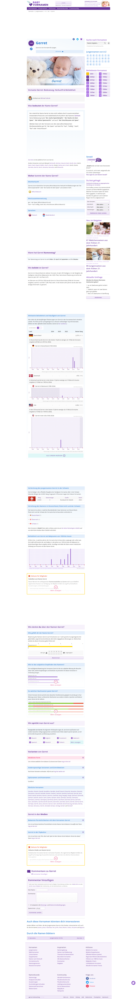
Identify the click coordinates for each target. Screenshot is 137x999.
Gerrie (67, 802)
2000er (92, 83)
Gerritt (36, 167)
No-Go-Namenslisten (63, 986)
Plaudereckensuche (63, 982)
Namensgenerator (34, 963)
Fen (54, 927)
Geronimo (56, 802)
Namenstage (33, 977)
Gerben (48, 793)
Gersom (45, 804)
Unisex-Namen (33, 954)
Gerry (40, 804)
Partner (72, 997)
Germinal (50, 800)
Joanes (40, 927)
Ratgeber (60, 963)
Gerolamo (35, 802)
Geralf (57, 791)
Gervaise (75, 804)
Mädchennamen (34, 952)
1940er (105, 77)
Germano (75, 797)
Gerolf (45, 802)
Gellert (42, 165)
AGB (83, 997)
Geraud (37, 793)
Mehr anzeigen (76, 742)
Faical (60, 927)
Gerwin (62, 806)
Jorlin (56, 927)
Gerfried (55, 795)
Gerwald (47, 806)
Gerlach (53, 797)
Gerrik (77, 802)
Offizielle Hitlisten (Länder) (94, 954)
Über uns (65, 997)
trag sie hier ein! (66, 761)
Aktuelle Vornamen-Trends (94, 965)
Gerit (67, 165)
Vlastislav (49, 927)
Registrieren (58, 5)
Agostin (82, 927)
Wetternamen (33, 988)
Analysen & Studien (35, 980)
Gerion (41, 797)
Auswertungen (33, 982)
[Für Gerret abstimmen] (62, 51)
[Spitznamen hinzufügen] (83, 778)
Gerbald (42, 793)
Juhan (44, 927)
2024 (91, 74)
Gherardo (60, 167)
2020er (92, 77)
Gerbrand (70, 793)
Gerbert (53, 793)
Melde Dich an (76, 884)
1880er (105, 95)
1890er (105, 92)
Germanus (31, 800)
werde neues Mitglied (34, 886)
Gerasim (79, 791)
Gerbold (64, 793)
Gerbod (58, 793)
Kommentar (31, 894)
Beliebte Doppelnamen (93, 952)
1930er (105, 80)
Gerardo (45, 167)
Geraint (36, 791)
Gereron (49, 795)
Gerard (63, 163)
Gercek (76, 793)
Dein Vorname (91, 201)
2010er (92, 80)
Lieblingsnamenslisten (64, 984)
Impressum (105, 997)
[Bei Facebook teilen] (73, 40)
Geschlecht (90, 204)
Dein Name (31, 890)
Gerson (50, 804)
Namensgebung (62, 950)
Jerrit (64, 165)
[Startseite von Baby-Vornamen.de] (37, 6)
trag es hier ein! (35, 838)
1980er (92, 89)
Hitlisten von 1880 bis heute (94, 959)
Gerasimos (31, 793)
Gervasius (37, 806)
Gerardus (51, 167)
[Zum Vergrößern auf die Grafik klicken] (56, 559)
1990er (92, 86)
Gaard (38, 165)
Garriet (51, 165)
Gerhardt (52, 163)
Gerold (40, 802)
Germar (37, 800)
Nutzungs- (44, 905)
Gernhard (61, 800)
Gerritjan (31, 804)
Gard (33, 165)
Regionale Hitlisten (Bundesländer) (96, 957)
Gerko (60, 165)
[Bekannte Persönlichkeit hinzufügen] (83, 820)
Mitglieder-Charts (91, 961)
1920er (105, 83)
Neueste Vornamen (35, 965)
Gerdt (71, 163)
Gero (29, 802)
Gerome (50, 802)
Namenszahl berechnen (36, 986)
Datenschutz (88, 997)
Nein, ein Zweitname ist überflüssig (98, 293)
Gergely (64, 795)
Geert (30, 165)
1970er (92, 92)
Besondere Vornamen (64, 957)
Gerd (67, 163)
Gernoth (77, 800)
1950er (105, 74)
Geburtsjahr (90, 207)
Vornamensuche (34, 961)
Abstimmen (56, 658)
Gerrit (40, 167)
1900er (105, 89)
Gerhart (58, 163)
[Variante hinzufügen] (83, 768)
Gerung (69, 804)
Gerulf (65, 804)
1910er (105, 86)
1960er (92, 95)
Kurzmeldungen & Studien (37, 984)
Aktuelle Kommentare (63, 977)
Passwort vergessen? (66, 5)
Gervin (42, 806)
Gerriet (72, 802)
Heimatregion (90, 209)
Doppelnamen (33, 957)
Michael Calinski (45, 98)
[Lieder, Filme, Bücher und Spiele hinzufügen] (83, 832)
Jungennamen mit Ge (56, 938)
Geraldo (52, 791)
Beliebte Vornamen (91, 950)
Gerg (60, 795)
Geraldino (47, 791)
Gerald (41, 791)
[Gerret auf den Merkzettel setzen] (81, 40)
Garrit (46, 165)
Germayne (43, 800)
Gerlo (58, 797)
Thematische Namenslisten (65, 954)
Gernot (72, 800)
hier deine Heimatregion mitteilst (71, 528)
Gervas (80, 804)
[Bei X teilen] (77, 40)
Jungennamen (33, 950)
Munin (65, 927)
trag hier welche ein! (59, 771)
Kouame (74, 927)
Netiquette (60, 991)
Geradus (30, 791)
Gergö (69, 795)
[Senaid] (94, 163)
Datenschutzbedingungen (57, 905)
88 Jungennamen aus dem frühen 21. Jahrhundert (96, 268)
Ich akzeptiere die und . (48, 905)
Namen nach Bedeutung (64, 952)
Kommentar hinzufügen (40, 874)
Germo (56, 800)
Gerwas (53, 806)
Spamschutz (31, 908)
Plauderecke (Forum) (63, 980)
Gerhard (77, 116)
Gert (75, 163)
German (69, 797)
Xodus (69, 927)
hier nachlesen (62, 324)
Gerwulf (70, 806)
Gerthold (59, 804)
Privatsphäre (97, 997)
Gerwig (58, 806)
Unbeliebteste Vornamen (93, 963)
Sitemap (78, 997)
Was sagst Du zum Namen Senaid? (96, 175)
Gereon (44, 795)
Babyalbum (60, 988)
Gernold (67, 800)
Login (63, 3)
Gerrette (30, 160)
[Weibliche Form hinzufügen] (83, 758)
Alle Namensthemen (63, 959)
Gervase (30, 806)
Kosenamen (61, 961)
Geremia (39, 795)
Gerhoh (36, 797)
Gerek (34, 795)
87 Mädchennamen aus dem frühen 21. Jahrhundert (97, 243)
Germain (63, 797)
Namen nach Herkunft (35, 959)
